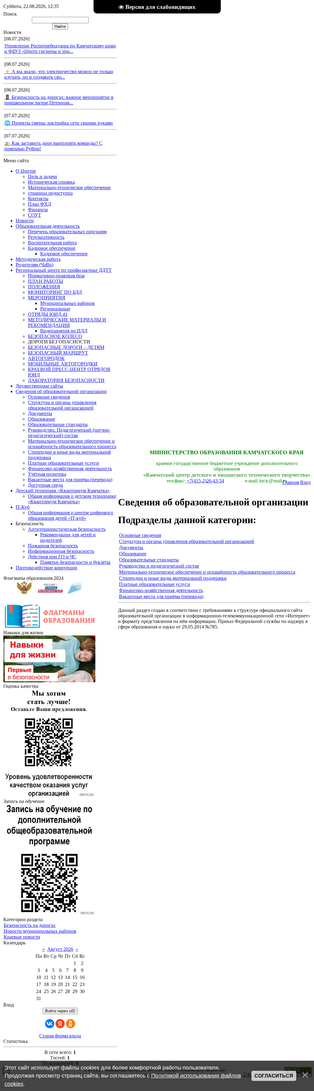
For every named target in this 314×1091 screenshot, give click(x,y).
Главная (290, 482)
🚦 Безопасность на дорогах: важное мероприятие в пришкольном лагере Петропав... (58, 100)
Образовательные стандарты (149, 559)
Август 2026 (60, 949)
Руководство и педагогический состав (159, 565)
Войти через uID (60, 1011)
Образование (132, 553)
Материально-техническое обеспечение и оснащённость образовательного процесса (207, 572)
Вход (305, 482)
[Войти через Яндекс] (60, 1023)
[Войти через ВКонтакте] (49, 1023)
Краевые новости (22, 936)
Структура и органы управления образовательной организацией (186, 541)
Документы (131, 547)
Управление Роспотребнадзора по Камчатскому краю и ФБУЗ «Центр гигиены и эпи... (60, 48)
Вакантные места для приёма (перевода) (161, 596)
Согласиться (274, 1075)
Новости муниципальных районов (40, 931)
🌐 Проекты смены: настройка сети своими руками (58, 123)
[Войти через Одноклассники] (70, 1023)
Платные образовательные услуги (154, 584)
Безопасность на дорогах (30, 925)
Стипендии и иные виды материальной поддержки (173, 578)
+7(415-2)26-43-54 (205, 480)
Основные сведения (140, 535)
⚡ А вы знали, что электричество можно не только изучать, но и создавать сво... (58, 74)
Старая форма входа (60, 1035)
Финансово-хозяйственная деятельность (161, 590)
